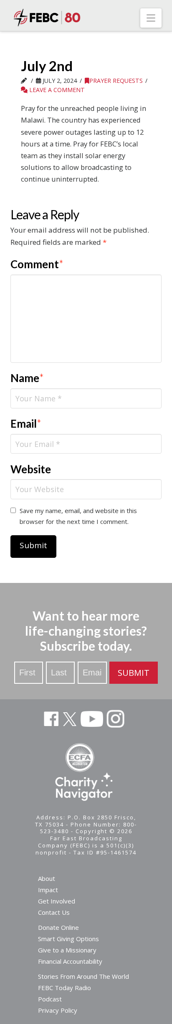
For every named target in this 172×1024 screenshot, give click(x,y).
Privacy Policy (57, 1010)
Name (27, 378)
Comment (37, 264)
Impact (48, 889)
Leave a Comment (56, 90)
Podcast (50, 999)
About (46, 878)
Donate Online (58, 927)
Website (30, 469)
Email (26, 423)
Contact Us (54, 912)
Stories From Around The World (83, 976)
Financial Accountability (70, 961)
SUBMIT (133, 672)
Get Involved (56, 901)
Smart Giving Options (68, 938)
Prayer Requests (116, 81)
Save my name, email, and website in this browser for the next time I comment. (78, 516)
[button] (151, 18)
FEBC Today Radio (64, 987)
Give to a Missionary (67, 950)
